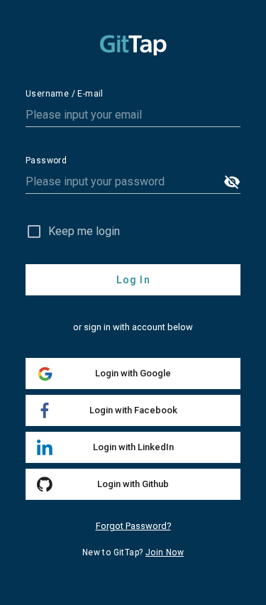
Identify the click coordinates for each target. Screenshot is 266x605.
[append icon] (231, 181)
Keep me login (84, 231)
